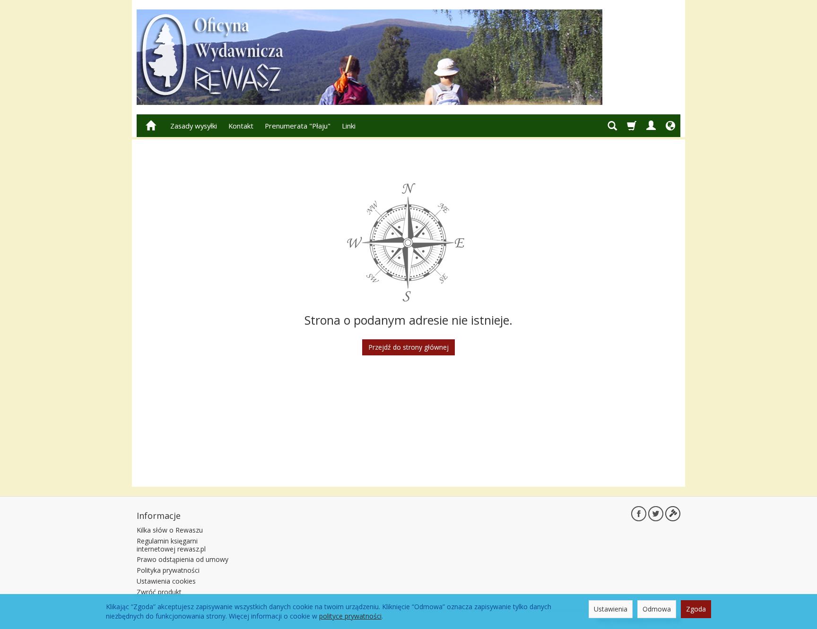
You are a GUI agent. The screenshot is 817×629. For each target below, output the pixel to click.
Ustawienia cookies (166, 581)
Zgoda (696, 608)
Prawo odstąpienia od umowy (182, 559)
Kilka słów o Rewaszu (170, 530)
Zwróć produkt (159, 591)
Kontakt (240, 125)
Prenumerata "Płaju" (297, 125)
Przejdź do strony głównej (408, 347)
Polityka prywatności (168, 570)
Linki (349, 125)
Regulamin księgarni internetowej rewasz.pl (171, 544)
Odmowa (657, 608)
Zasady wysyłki (193, 125)
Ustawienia (610, 608)
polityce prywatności (350, 616)
